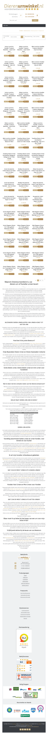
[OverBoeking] (17, 698)
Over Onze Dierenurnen (25, 593)
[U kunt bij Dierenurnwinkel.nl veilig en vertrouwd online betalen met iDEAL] (10, 690)
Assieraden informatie (25, 595)
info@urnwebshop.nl (25, 568)
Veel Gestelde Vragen (25, 612)
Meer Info (6, 55)
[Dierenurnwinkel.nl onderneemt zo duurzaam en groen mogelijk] (25, 717)
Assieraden (25, 579)
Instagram (22, 724)
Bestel (12, 55)
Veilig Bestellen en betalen (25, 616)
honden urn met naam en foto (17, 489)
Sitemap (25, 618)
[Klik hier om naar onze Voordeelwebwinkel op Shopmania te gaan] (33, 712)
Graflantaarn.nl (36, 726)
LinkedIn (39, 724)
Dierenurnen (27, 30)
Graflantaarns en (25, 583)
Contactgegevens (25, 610)
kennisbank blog (10, 537)
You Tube (30, 725)
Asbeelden (25, 577)
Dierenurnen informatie (25, 597)
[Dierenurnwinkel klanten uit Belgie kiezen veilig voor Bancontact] (39, 690)
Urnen (25, 575)
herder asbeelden (30, 477)
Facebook (14, 724)
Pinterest (27, 724)
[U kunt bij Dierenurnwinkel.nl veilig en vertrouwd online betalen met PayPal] (23, 690)
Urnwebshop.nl (29, 726)
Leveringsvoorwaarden (25, 614)
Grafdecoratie (25, 585)
